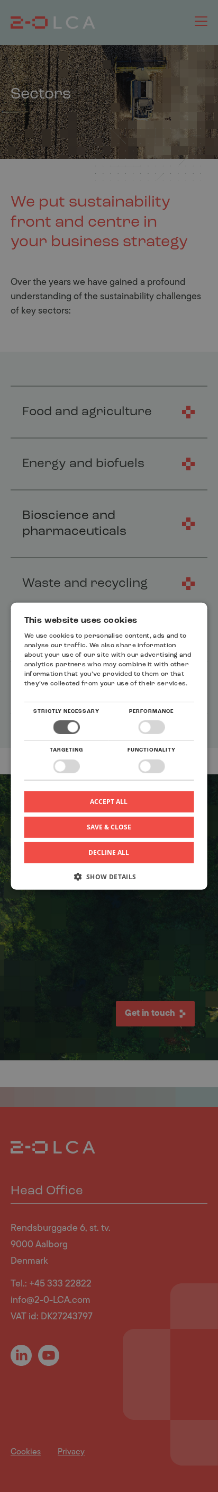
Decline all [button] (108, 852)
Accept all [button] (109, 801)
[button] (109, 880)
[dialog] (109, 746)
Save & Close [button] (109, 826)
